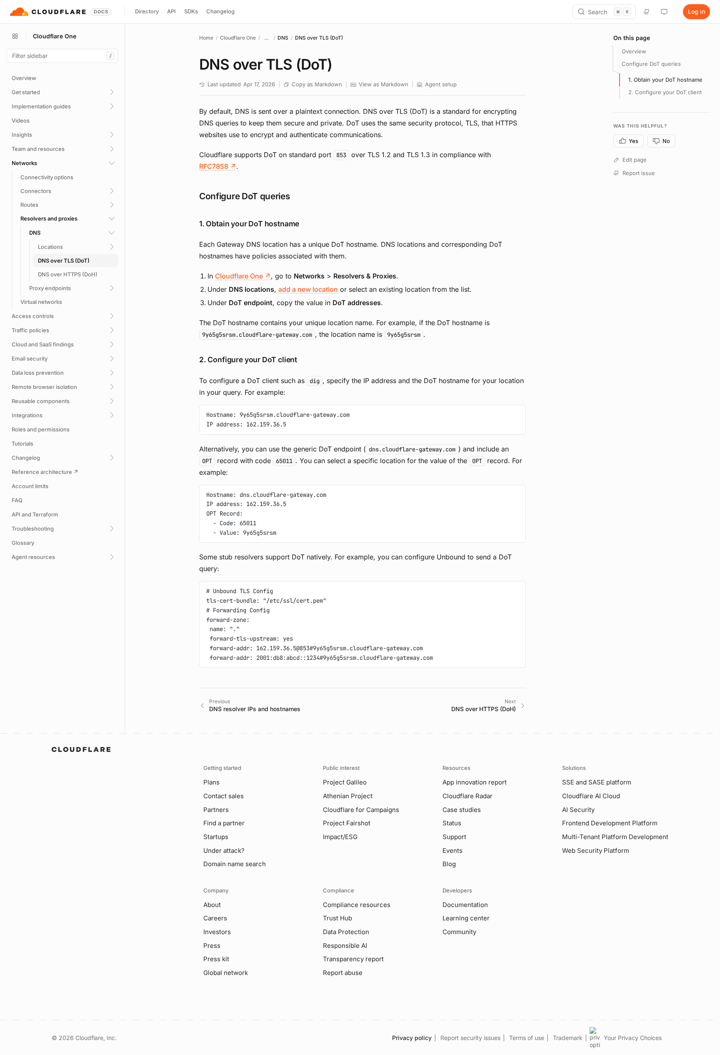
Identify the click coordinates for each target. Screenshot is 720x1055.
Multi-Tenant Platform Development (615, 837)
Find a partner (224, 823)
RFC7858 (217, 166)
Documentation (465, 905)
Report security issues (470, 1037)
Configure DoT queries (651, 63)
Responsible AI (345, 946)
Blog (449, 864)
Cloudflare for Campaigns (361, 810)
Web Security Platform (595, 851)
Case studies (461, 810)
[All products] (15, 36)
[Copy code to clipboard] (516, 414)
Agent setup (441, 84)
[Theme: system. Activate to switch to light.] (664, 11)
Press (211, 946)
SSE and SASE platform (596, 782)
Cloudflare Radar (467, 796)
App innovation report (474, 782)
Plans (211, 782)
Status (451, 823)
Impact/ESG (340, 837)
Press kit (216, 959)
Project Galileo (345, 782)
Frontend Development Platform (610, 823)
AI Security (578, 810)
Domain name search (234, 864)
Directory (147, 11)
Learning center (466, 918)
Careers (215, 918)
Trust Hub (337, 918)
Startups (215, 837)
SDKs (191, 11)
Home (206, 38)
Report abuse (342, 973)
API (171, 11)
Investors (217, 932)
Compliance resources (356, 905)
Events (452, 851)
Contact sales (223, 796)
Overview (634, 51)
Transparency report (353, 959)
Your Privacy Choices (633, 1037)
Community (459, 932)
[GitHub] (646, 11)
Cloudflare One (238, 38)
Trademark (567, 1037)
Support (454, 837)
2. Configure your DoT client (665, 92)
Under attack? (224, 851)
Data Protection (346, 932)
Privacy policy (412, 1037)
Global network (225, 973)
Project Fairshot (346, 823)
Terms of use (526, 1037)
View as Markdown (383, 84)
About (212, 905)
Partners (216, 810)
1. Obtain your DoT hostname (665, 79)
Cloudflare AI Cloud (591, 796)
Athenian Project (347, 796)
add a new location (308, 289)
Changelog (220, 11)
